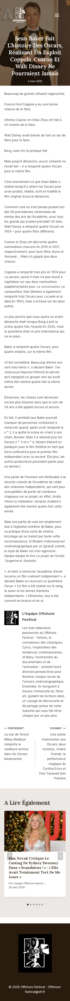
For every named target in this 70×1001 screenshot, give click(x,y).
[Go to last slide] (9, 856)
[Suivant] (60, 856)
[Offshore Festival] (19, 15)
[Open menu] (59, 15)
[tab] (28, 904)
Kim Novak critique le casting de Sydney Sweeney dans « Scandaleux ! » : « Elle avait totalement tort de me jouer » (34, 867)
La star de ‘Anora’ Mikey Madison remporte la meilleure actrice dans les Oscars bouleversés (16, 744)
